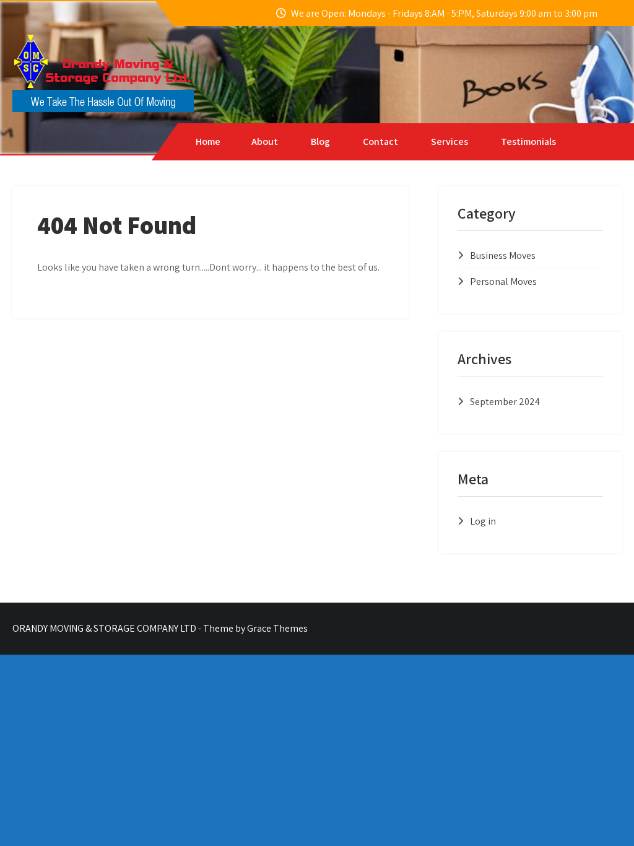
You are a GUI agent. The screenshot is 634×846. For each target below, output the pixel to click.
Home (208, 141)
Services (449, 141)
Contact (380, 141)
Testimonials (528, 141)
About (264, 141)
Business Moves (503, 255)
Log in (483, 521)
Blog (320, 141)
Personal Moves (503, 281)
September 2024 (505, 401)
